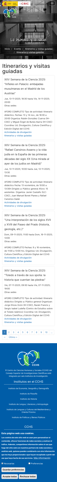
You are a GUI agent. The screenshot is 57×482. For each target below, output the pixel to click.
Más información (42, 458)
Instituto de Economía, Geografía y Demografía (28, 388)
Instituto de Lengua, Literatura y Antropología (28, 404)
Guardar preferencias (13, 470)
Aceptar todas (10, 476)
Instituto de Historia (28, 399)
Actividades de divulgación (18, 132)
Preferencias (37, 463)
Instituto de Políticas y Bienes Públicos (28, 417)
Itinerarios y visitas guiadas (18, 135)
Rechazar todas (28, 476)
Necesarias (9, 463)
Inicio (7, 49)
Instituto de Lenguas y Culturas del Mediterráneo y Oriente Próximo (29, 410)
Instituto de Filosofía (28, 394)
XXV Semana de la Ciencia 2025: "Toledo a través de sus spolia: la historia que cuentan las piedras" (25, 275)
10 (47, 332)
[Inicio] (9, 13)
